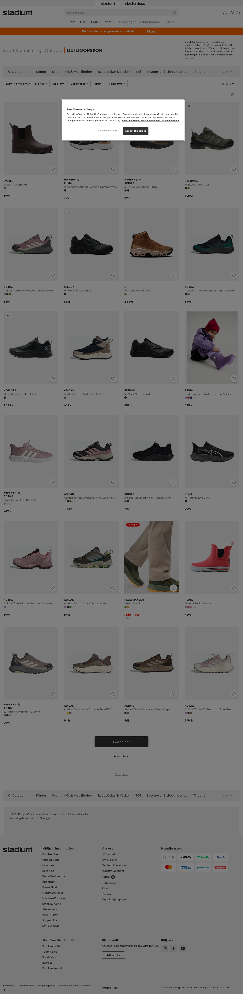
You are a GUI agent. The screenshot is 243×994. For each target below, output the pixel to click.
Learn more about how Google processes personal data (150, 120)
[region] (123, 120)
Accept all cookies (135, 130)
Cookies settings (107, 130)
